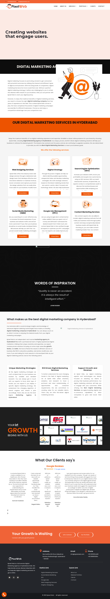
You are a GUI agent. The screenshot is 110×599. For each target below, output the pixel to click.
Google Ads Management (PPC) (55, 212)
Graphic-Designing (47, 585)
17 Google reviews (59, 469)
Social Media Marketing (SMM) (23, 212)
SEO (42, 577)
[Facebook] (9, 577)
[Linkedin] (18, 577)
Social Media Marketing (48, 575)
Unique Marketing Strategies (22, 368)
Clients (73, 577)
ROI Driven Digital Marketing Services (55, 369)
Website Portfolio (76, 575)
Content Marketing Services (87, 212)
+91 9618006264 (93, 556)
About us (74, 572)
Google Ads (45, 580)
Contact (73, 580)
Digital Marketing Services (49, 572)
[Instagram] (13, 577)
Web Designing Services (23, 170)
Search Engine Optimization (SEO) (87, 170)
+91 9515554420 (93, 554)
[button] (52, 510)
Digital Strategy (55, 170)
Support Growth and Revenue (87, 369)
